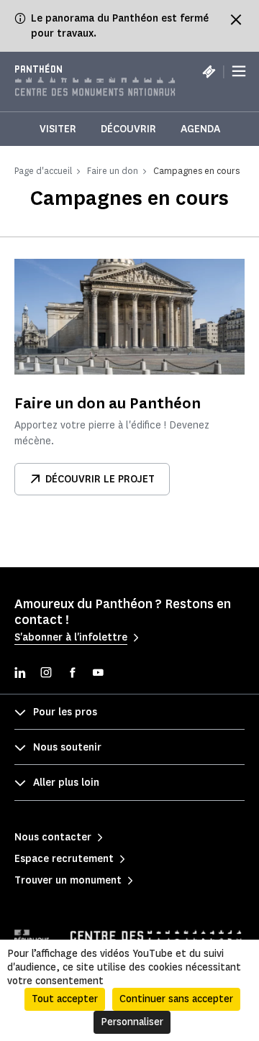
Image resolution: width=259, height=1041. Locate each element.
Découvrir (128, 129)
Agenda (200, 129)
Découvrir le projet (100, 479)
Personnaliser (132, 1022)
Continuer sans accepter (176, 999)
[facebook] (72, 674)
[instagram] (46, 674)
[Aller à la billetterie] (208, 71)
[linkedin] (20, 674)
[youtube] (98, 674)
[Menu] (239, 72)
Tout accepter (65, 999)
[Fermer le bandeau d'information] (236, 19)
